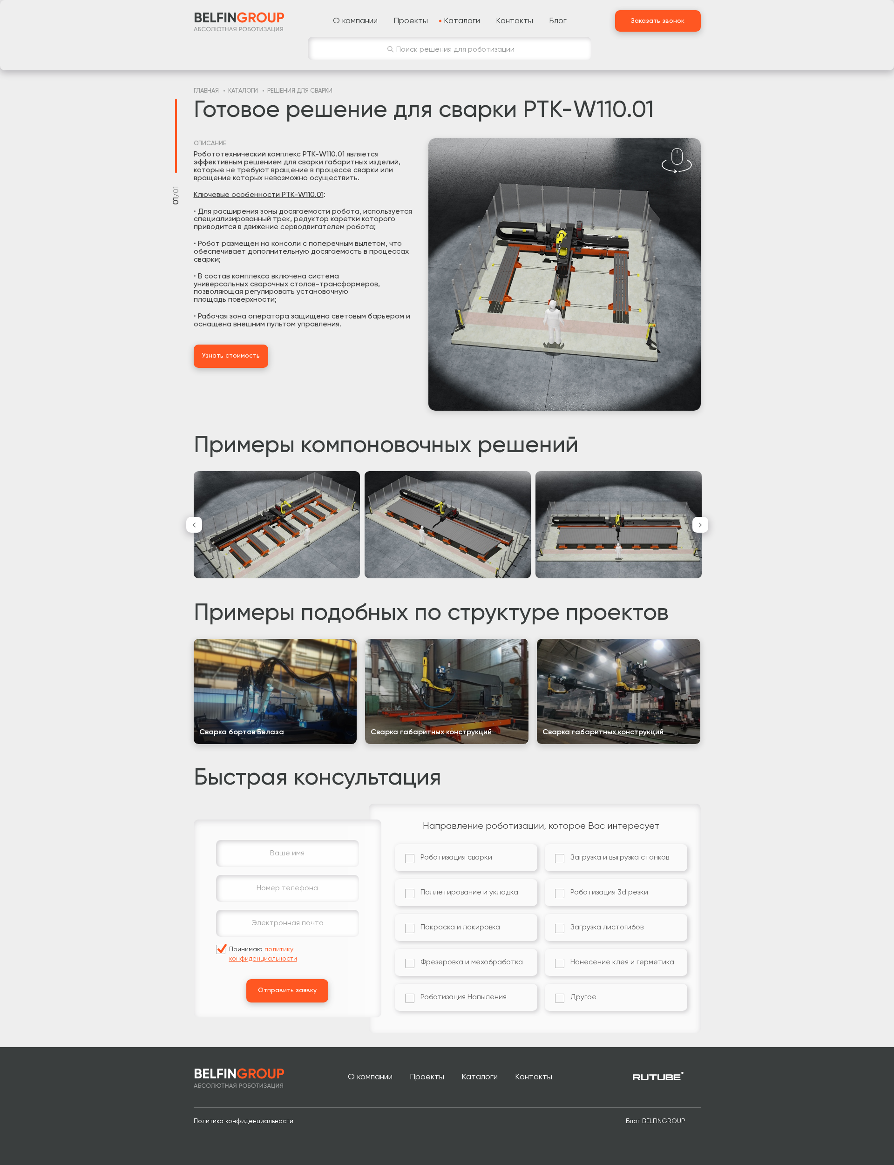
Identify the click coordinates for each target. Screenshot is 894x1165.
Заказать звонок (657, 21)
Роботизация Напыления (463, 997)
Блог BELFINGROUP (655, 1121)
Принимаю (263, 954)
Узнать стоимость (231, 355)
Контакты (533, 1077)
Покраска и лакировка (460, 927)
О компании (370, 1077)
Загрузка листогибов (606, 927)
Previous (194, 525)
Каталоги (479, 1077)
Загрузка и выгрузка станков (619, 857)
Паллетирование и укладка (469, 892)
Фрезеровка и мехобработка (471, 962)
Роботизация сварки (456, 857)
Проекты (427, 1077)
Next (700, 525)
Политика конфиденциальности (243, 1121)
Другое (583, 997)
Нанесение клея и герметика (622, 962)
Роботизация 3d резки (609, 892)
